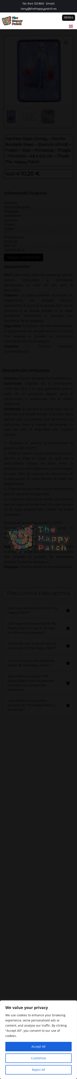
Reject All (38, 1070)
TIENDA (68, 17)
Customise (38, 1058)
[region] (38, 1039)
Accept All (38, 1046)
